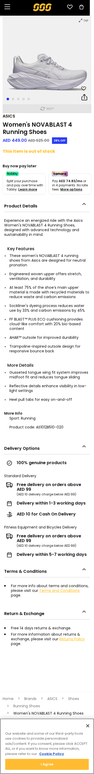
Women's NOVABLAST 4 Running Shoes (48, 713)
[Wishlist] (69, 7)
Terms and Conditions (59, 590)
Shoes (73, 698)
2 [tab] (13, 99)
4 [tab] (23, 99)
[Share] (84, 98)
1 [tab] (7, 99)
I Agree (47, 764)
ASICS (9, 116)
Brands (30, 698)
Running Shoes (26, 706)
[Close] (87, 726)
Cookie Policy (51, 753)
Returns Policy (72, 639)
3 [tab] (18, 99)
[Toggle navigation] (7, 7)
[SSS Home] (42, 7)
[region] (47, 746)
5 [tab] (28, 99)
